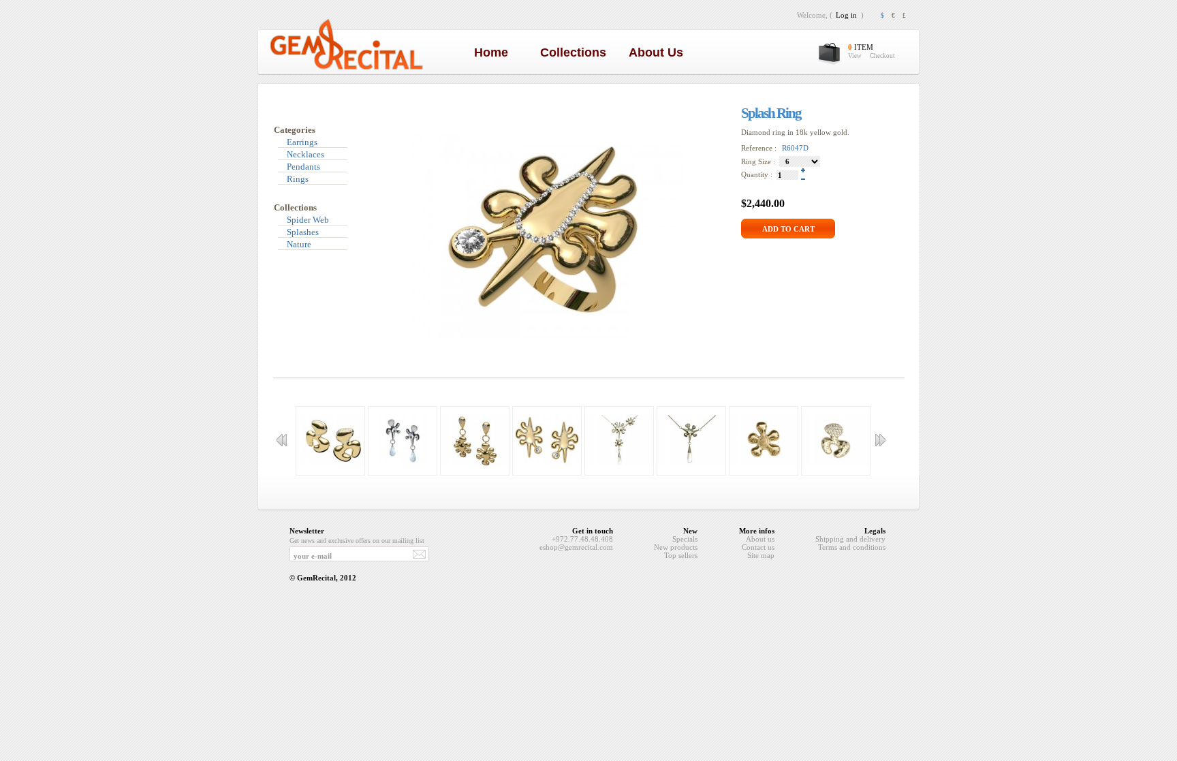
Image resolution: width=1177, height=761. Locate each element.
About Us (659, 52)
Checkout (882, 55)
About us (760, 539)
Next (880, 440)
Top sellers (680, 555)
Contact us (758, 547)
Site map (760, 555)
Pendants (303, 166)
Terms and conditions (851, 547)
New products (675, 547)
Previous (281, 440)
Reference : (760, 148)
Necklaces (305, 154)
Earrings (302, 142)
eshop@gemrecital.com (576, 547)
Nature (299, 244)
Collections (576, 52)
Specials (684, 539)
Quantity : (758, 174)
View (855, 55)
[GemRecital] (346, 69)
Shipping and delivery (850, 539)
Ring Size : (758, 161)
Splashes (303, 232)
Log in (846, 15)
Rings (298, 179)
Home (494, 52)
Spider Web (308, 220)
